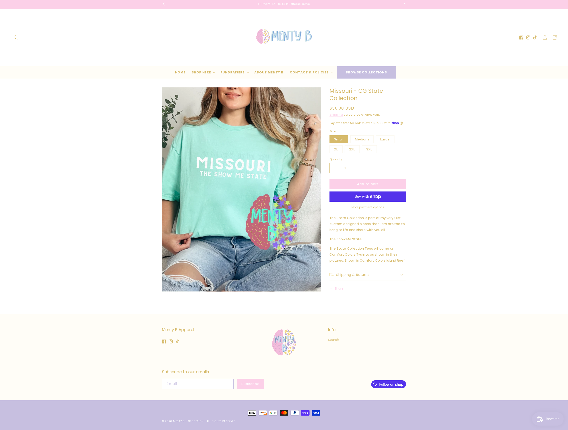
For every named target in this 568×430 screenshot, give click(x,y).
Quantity (335, 159)
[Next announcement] (404, 4)
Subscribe (250, 383)
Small (339, 139)
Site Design (195, 421)
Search (333, 339)
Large (385, 139)
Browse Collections (366, 72)
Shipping (336, 114)
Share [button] (339, 288)
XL (336, 149)
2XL (352, 149)
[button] (16, 37)
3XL (369, 149)
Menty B (178, 421)
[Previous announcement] (163, 4)
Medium (362, 139)
